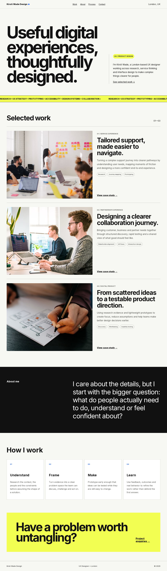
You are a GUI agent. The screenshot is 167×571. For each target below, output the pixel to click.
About (82, 4)
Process (92, 4)
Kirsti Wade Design (17, 4)
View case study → (107, 195)
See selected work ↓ (124, 82)
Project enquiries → (143, 540)
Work (75, 4)
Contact (102, 4)
